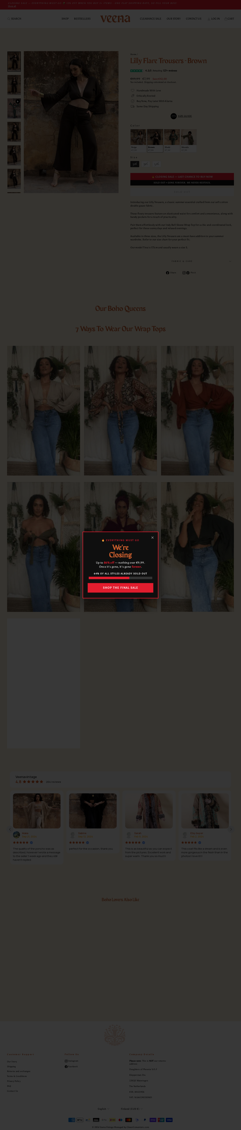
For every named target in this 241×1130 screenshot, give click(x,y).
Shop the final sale (120, 587)
